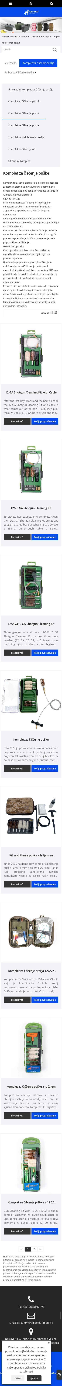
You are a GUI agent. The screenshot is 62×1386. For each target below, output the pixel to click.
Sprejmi (34, 1378)
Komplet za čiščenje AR (21, 149)
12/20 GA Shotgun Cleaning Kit (31, 508)
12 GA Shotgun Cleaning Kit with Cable (31, 392)
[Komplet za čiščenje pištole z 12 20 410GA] (31, 1163)
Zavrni (18, 1378)
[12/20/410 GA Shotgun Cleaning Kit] (31, 584)
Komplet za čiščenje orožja (35, 36)
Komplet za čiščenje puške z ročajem (31, 1086)
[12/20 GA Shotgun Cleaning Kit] (31, 469)
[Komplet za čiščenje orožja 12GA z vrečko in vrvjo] (31, 932)
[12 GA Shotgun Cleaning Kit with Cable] (31, 353)
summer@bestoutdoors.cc (37, 1322)
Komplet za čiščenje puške (23, 113)
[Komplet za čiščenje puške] (31, 700)
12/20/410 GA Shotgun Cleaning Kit (31, 624)
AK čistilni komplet (19, 161)
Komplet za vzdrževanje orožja (26, 137)
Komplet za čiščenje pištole (24, 101)
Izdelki (14, 36)
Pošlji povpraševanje (45, 421)
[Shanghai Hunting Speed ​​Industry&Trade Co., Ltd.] (31, 11)
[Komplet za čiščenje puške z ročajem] (31, 1047)
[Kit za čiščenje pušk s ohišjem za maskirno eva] (31, 816)
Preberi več (17, 421)
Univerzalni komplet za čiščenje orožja (30, 89)
